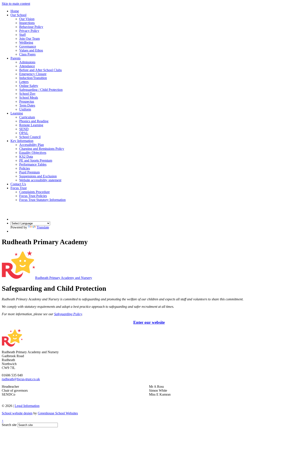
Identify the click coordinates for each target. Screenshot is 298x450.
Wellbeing (26, 42)
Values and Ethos (31, 50)
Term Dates (27, 105)
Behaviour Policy (31, 27)
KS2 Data (26, 156)
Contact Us (18, 184)
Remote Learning (31, 125)
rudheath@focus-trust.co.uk (21, 379)
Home (14, 11)
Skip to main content (16, 3)
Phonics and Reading (33, 121)
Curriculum (27, 117)
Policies (24, 168)
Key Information (21, 141)
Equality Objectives (32, 152)
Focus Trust (18, 188)
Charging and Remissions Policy (41, 149)
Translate (43, 227)
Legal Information (27, 406)
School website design (17, 413)
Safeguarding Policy (68, 314)
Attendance (27, 66)
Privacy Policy (29, 31)
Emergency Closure (32, 74)
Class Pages (27, 54)
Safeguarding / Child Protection (41, 90)
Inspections (27, 23)
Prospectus (26, 101)
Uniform (25, 109)
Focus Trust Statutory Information (42, 200)
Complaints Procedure (34, 192)
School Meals (28, 97)
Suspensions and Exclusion (38, 176)
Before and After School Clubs (40, 70)
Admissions (27, 62)
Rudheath (63, 278)
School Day (27, 93)
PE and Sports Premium (35, 160)
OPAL (23, 133)
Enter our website (149, 322)
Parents (15, 58)
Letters (24, 82)
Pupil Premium (29, 172)
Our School (18, 15)
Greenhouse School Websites (58, 413)
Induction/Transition (33, 78)
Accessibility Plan (31, 145)
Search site (9, 425)
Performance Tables (32, 164)
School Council (30, 137)
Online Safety (28, 86)
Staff (22, 34)
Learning (16, 113)
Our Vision (26, 19)
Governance (27, 46)
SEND (24, 129)
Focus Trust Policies (33, 196)
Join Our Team (29, 38)
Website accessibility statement (40, 180)
